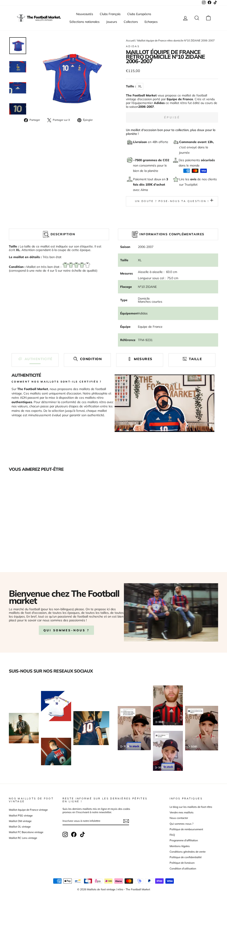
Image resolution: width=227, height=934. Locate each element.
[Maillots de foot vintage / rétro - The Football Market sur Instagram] (65, 834)
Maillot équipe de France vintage (28, 809)
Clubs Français (110, 14)
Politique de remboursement (186, 829)
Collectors (131, 22)
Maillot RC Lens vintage (23, 838)
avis (193, 179)
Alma (144, 190)
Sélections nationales (84, 22)
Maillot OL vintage (20, 826)
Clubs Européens (139, 14)
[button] (35, 358)
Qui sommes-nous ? (66, 630)
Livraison (140, 142)
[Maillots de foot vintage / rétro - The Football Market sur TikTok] (82, 834)
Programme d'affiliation (184, 840)
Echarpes (151, 22)
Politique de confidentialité (186, 857)
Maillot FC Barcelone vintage (26, 832)
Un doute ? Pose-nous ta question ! (172, 201)
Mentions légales (180, 846)
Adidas (133, 46)
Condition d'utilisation (183, 868)
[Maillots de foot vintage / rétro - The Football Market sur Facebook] (73, 834)
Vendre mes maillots (182, 812)
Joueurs (111, 22)
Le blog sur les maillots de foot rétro (191, 806)
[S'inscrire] (126, 821)
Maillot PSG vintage (21, 815)
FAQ (172, 834)
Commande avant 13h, (196, 142)
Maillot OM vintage (20, 821)
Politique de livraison (182, 862)
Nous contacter (179, 818)
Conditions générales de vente (187, 851)
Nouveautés (84, 14)
